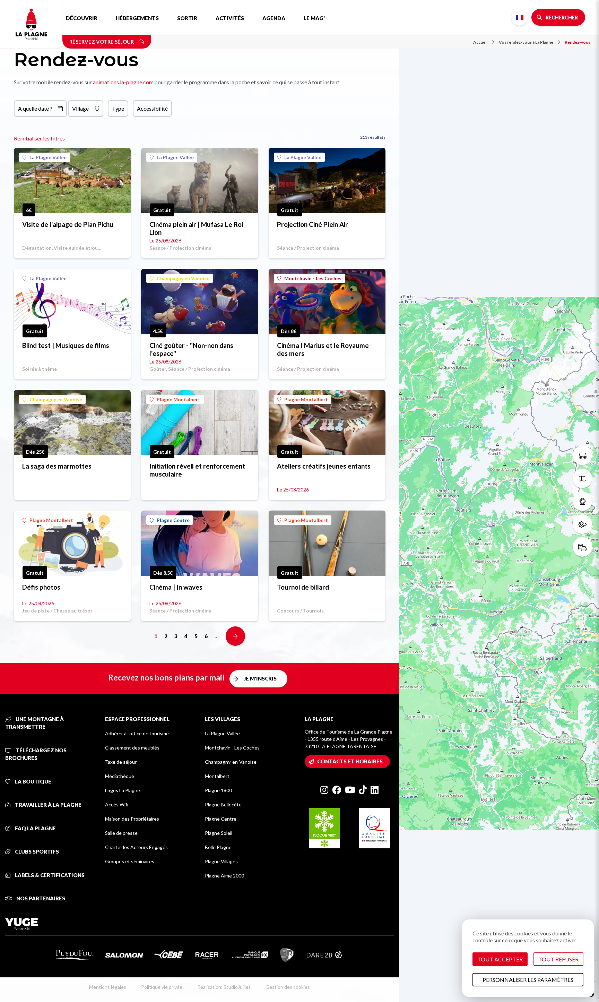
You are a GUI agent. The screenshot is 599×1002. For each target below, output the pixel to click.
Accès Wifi (116, 804)
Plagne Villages (221, 861)
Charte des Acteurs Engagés (136, 847)
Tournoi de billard (303, 587)
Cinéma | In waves (175, 587)
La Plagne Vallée (48, 157)
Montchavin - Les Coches (312, 278)
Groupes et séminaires (129, 861)
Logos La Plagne (122, 790)
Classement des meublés (132, 748)
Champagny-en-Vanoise (231, 762)
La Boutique (32, 781)
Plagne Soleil (218, 833)
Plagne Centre (173, 520)
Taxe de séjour (121, 762)
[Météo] (582, 524)
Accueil (480, 42)
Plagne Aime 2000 (224, 876)
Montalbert (217, 776)
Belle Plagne (218, 847)
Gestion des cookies (288, 987)
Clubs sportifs (36, 851)
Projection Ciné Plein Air (312, 224)
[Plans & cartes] (582, 478)
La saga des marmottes (57, 466)
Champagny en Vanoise (183, 278)
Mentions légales (107, 987)
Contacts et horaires (350, 761)
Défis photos (41, 587)
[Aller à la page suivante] (235, 636)
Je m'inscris (260, 678)
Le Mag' (314, 18)
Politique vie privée (161, 987)
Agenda (273, 18)
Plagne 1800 (218, 790)
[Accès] (582, 547)
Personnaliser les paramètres (528, 979)
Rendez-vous (577, 42)
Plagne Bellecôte (223, 804)
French (519, 17)
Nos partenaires (40, 898)
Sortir (187, 18)
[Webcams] (582, 501)
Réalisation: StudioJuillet (224, 987)
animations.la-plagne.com (123, 82)
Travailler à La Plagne (47, 805)
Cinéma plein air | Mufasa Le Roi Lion (196, 228)
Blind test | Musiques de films (65, 345)
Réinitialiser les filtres (39, 138)
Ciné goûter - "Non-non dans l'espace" (191, 349)
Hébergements (137, 18)
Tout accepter (500, 959)
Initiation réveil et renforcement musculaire (197, 470)
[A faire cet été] (582, 455)
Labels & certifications (49, 875)
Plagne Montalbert (178, 399)
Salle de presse (121, 833)
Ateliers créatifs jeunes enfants (324, 466)
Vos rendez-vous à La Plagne (526, 42)
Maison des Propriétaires (132, 819)
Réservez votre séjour (102, 41)
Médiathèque (119, 776)
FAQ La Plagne (35, 828)
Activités (230, 18)
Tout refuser (558, 959)
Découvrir (81, 18)
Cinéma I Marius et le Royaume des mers (323, 349)
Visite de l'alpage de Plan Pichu (67, 224)
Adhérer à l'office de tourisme (137, 733)
